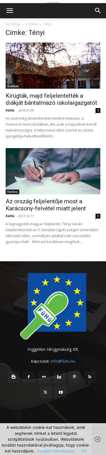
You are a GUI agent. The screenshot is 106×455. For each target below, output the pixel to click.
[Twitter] (45, 392)
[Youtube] (60, 392)
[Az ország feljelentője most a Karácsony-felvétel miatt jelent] (53, 171)
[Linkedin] (59, 377)
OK (84, 451)
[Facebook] (28, 377)
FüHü (10, 110)
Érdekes (13, 86)
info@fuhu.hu (63, 361)
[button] (10, 10)
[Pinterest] (74, 377)
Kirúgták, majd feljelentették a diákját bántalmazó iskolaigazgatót (51, 99)
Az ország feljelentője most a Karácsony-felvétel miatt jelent (46, 205)
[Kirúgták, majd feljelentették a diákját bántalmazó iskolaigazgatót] (53, 66)
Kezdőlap (13, 24)
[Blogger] (13, 377)
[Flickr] (44, 377)
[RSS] (90, 377)
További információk (56, 451)
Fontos (12, 192)
